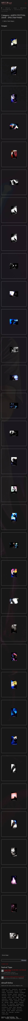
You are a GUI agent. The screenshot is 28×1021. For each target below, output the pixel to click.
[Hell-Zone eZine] (6, 3)
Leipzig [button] (9, 995)
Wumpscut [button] (16, 1002)
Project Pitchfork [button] (10, 992)
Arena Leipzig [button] (14, 995)
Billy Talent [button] (20, 999)
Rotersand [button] (15, 994)
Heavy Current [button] (19, 1008)
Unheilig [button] (3, 990)
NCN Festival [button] (4, 995)
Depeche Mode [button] (15, 989)
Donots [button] (10, 1007)
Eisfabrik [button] (13, 1008)
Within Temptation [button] (5, 1000)
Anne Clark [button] (4, 1010)
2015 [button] (24, 999)
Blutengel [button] (20, 995)
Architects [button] (3, 1008)
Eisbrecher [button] (23, 1000)
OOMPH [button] (21, 997)
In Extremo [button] (4, 1004)
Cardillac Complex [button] (5, 1013)
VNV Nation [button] (10, 994)
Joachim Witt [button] (4, 994)
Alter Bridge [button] (19, 1007)
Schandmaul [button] (21, 1002)
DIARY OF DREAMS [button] (9, 990)
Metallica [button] (11, 1002)
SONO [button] (13, 997)
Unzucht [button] (3, 1012)
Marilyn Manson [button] (4, 999)
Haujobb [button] (11, 1000)
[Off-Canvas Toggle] (26, 3)
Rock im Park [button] (4, 1005)
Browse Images (5, 955)
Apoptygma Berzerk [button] (19, 1004)
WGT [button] (10, 989)
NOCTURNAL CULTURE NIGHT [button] (13, 1005)
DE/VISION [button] (9, 1008)
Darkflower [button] (4, 992)
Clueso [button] (14, 1007)
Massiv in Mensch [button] (19, 1010)
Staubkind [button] (13, 1010)
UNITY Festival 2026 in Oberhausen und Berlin (14, 976)
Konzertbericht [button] (22, 992)
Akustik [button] (8, 1010)
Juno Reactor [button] (17, 1012)
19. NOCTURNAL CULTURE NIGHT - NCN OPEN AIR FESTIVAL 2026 (15, 970)
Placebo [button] (20, 990)
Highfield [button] (10, 999)
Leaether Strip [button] (16, 1000)
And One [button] (9, 997)
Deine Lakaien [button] (12, 1004)
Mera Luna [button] (16, 990)
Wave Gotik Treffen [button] (22, 989)
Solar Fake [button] (6, 1002)
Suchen (24, 960)
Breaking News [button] (4, 989)
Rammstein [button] (16, 992)
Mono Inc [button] (15, 999)
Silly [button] (6, 1012)
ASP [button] (7, 1004)
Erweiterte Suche (4, 964)
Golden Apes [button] (11, 1012)
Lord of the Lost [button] (5, 1007)
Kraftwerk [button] (22, 1005)
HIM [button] (2, 1002)
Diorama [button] (24, 995)
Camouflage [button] (4, 997)
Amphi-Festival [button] (20, 994)
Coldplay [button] (17, 997)
